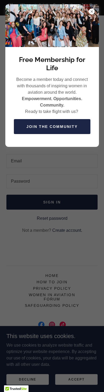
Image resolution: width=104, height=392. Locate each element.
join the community (52, 126)
